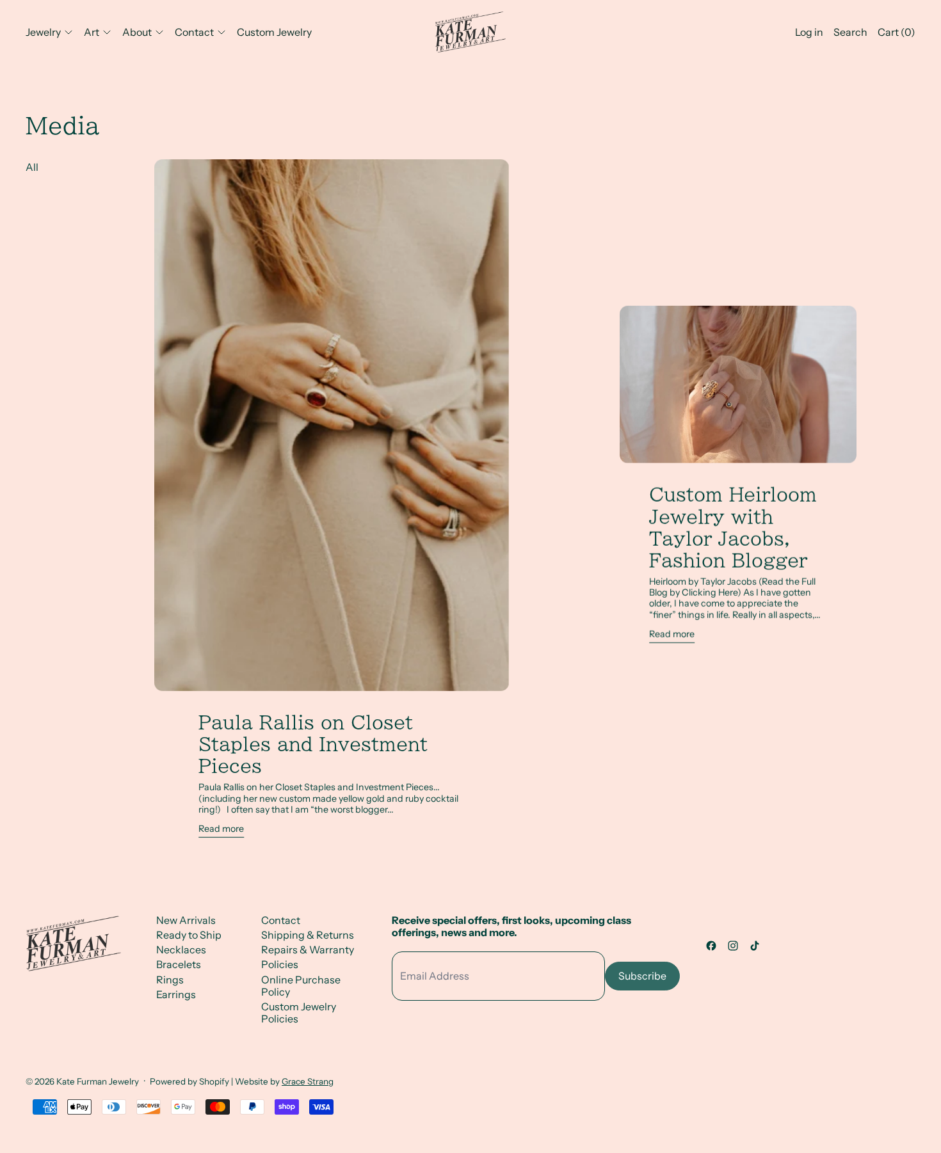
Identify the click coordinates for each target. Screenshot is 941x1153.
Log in (809, 32)
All (32, 167)
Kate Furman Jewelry (97, 1081)
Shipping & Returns (307, 934)
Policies (279, 964)
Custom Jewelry (274, 32)
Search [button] (850, 32)
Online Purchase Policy (301, 985)
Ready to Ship (188, 934)
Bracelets (178, 964)
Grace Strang (308, 1081)
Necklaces (181, 949)
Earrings (176, 994)
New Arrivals (186, 920)
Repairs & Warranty (307, 949)
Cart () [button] (896, 32)
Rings (170, 979)
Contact (280, 920)
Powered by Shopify (189, 1081)
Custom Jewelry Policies (298, 1012)
